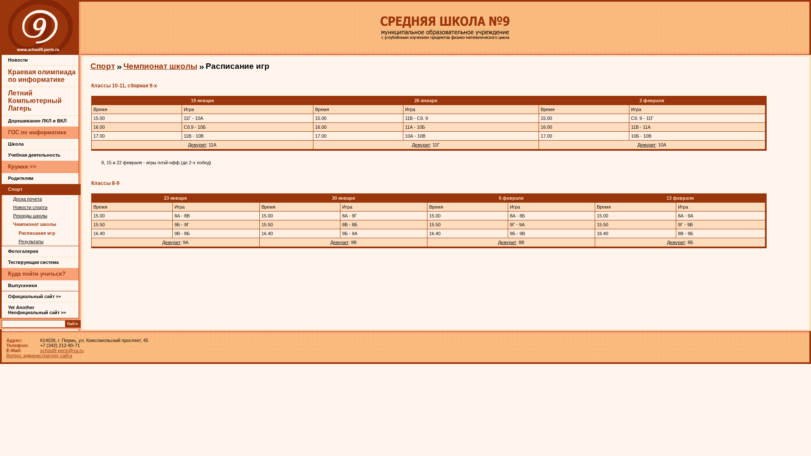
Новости (18, 59)
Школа (16, 144)
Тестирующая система (33, 262)
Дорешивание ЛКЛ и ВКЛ (37, 120)
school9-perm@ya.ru (62, 350)
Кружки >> (22, 166)
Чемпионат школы (34, 224)
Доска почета (27, 198)
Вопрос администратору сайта (39, 355)
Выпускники (22, 285)
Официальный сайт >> (34, 296)
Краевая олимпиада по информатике (42, 75)
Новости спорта (30, 207)
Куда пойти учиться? (36, 274)
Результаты (31, 241)
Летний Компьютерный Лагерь (35, 101)
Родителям (20, 178)
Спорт (15, 189)
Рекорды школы (30, 215)
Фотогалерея (23, 251)
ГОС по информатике (37, 132)
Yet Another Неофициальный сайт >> (37, 310)
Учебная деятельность (34, 154)
